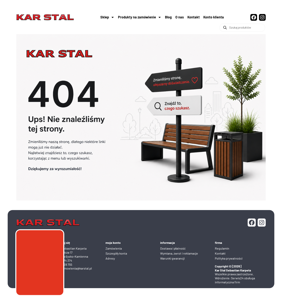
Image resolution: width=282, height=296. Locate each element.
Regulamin (222, 248)
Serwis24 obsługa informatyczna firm (235, 280)
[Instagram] (262, 17)
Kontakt (193, 17)
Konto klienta (213, 17)
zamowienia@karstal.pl (76, 268)
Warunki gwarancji (172, 258)
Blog (168, 17)
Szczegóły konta (116, 253)
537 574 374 (64, 260)
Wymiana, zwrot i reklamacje (179, 253)
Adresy (110, 258)
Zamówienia (114, 248)
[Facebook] (253, 17)
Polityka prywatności (228, 258)
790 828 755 (64, 264)
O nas (179, 17)
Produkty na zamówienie (137, 17)
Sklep (104, 17)
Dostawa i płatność (173, 248)
